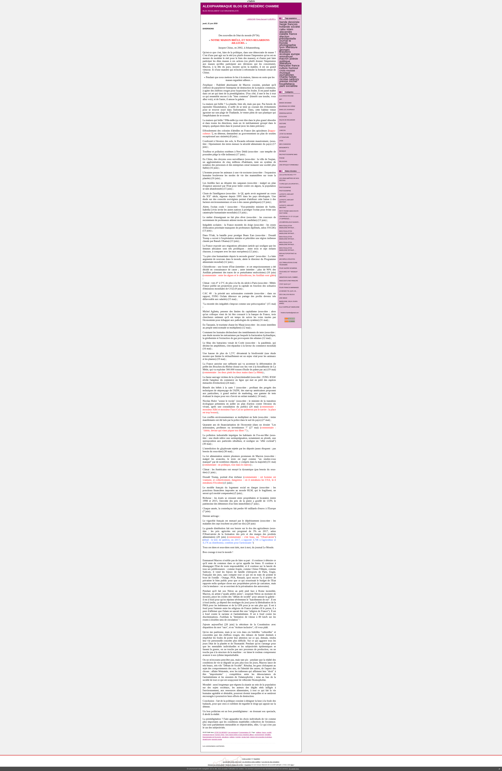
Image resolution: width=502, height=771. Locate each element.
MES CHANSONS (285, 144)
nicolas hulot (245, 737)
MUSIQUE (282, 151)
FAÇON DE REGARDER (287, 120)
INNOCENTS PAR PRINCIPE (288, 281)
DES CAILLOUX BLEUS (287, 294)
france (293, 33)
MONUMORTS (284, 147)
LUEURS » (272, 19)
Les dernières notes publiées (251, 762)
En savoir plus (294, 769)
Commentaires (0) (245, 732)
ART (280, 99)
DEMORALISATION (285, 113)
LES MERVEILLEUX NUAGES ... (289, 222)
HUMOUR (282, 127)
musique (284, 72)
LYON (281, 141)
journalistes (286, 74)
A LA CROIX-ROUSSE (286, 96)
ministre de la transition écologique (261, 737)
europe (295, 54)
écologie (284, 54)
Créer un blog (246, 759)
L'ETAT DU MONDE (285, 134)
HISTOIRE (282, 123)
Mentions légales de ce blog (234, 765)
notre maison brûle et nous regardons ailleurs (239, 734)
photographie (287, 45)
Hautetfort (257, 759)
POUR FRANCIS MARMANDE (289, 287)
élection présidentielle (287, 37)
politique (284, 61)
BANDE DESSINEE (285, 103)
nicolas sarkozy (289, 79)
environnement (259, 734)
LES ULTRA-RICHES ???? (287, 175)
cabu (282, 29)
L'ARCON (282, 130)
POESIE (281, 158)
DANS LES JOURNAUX (287, 109)
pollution (232, 737)
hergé (283, 24)
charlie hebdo (287, 76)
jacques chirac (219, 734)
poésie (294, 58)
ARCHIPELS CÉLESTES (287, 259)
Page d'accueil (261, 19)
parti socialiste (288, 86)
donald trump (207, 739)
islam (290, 29)
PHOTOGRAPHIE (285, 187)
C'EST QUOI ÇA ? (285, 284)
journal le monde (285, 41)
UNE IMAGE (283, 298)
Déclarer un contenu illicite (216, 765)
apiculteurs (225, 737)
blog (292, 765)
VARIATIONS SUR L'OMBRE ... (289, 277)
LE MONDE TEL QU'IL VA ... (288, 291)
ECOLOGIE (283, 116)
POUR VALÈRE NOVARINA (288, 268)
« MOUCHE (251, 19)
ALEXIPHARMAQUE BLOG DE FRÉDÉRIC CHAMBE (241, 6)
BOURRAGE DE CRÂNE (287, 106)
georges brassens (285, 50)
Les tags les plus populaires (270, 762)
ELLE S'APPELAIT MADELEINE (289, 307)
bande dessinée (289, 22)
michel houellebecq (288, 82)
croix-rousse (287, 70)
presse (283, 81)
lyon (282, 47)
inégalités (268, 734)
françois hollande (288, 25)
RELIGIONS (283, 161)
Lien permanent (233, 732)
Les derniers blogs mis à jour (232, 762)
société (295, 26)
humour (293, 68)
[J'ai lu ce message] (499, 769)
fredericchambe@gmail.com (290, 312)
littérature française (285, 64)
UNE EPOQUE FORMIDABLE (288, 165)
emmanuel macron (286, 57)
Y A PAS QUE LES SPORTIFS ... (289, 184)
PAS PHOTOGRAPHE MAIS (288, 154)
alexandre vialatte (285, 32)
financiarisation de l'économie (212, 737)
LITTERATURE (284, 137)
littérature (291, 47)
